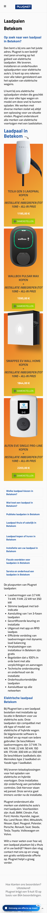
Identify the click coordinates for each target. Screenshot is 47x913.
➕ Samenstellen (23, 221)
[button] (21, 908)
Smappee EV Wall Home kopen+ (23, 368)
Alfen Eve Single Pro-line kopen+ (23, 453)
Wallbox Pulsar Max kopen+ (23, 284)
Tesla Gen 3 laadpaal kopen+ (23, 199)
